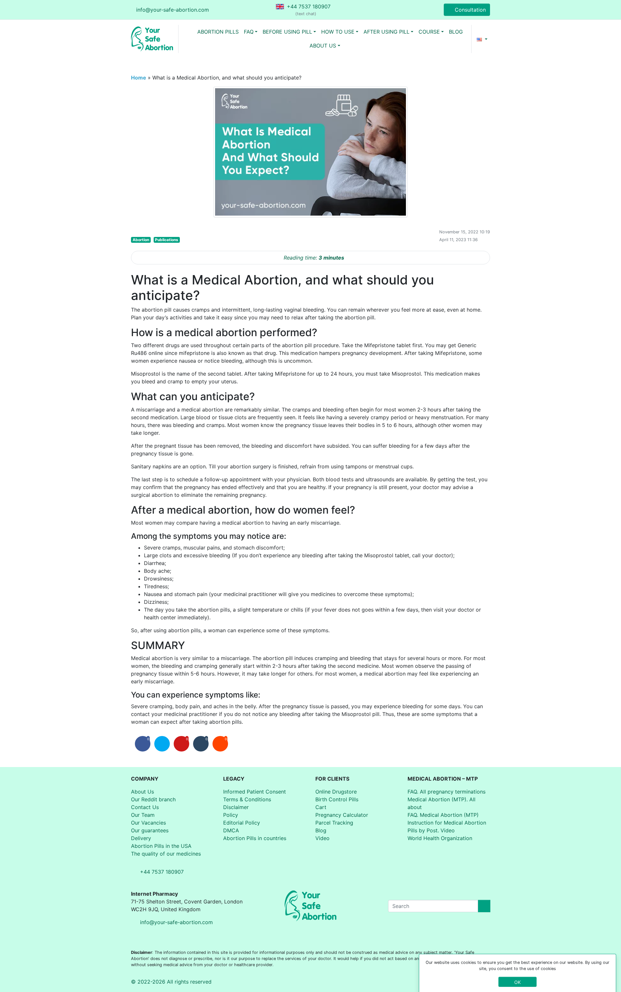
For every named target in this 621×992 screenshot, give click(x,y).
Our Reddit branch (153, 799)
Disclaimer (236, 807)
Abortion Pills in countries (254, 838)
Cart (320, 807)
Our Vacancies (148, 822)
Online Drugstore (336, 791)
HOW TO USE (337, 31)
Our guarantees (150, 830)
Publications (166, 239)
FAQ (249, 31)
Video (322, 838)
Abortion (141, 239)
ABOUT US (323, 45)
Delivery (141, 838)
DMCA (231, 830)
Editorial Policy (241, 822)
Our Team (143, 815)
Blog (320, 830)
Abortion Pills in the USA (161, 846)
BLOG (456, 31)
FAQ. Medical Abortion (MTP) (443, 815)
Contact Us (145, 807)
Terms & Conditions (247, 799)
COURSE (429, 31)
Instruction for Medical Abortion (447, 822)
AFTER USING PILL (386, 31)
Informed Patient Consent (254, 791)
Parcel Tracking (334, 822)
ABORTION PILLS (218, 31)
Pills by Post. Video (431, 830)
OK (517, 982)
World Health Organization (440, 838)
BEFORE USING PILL (287, 31)
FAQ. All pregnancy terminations (446, 791)
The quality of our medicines (166, 853)
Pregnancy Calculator (341, 815)
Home (138, 77)
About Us (142, 791)
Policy (230, 815)
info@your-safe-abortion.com (172, 9)
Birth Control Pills (336, 799)
